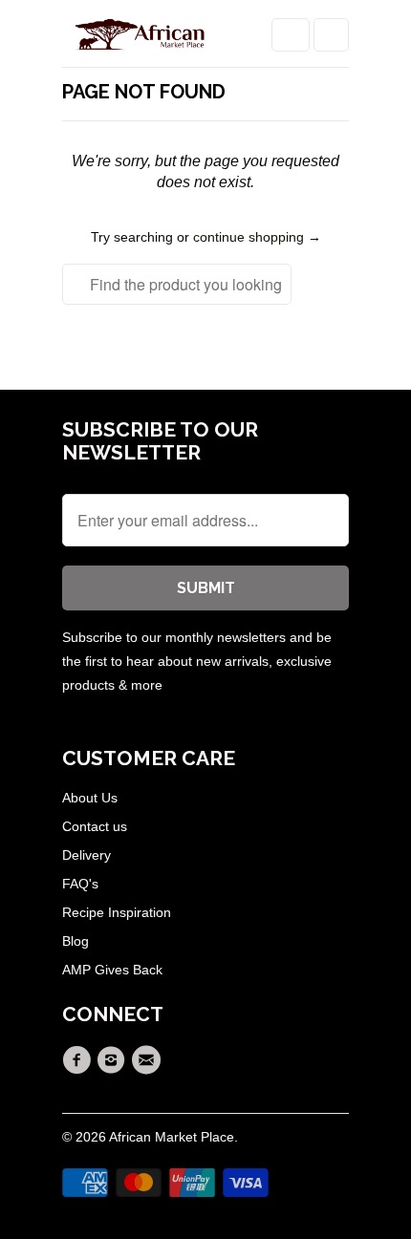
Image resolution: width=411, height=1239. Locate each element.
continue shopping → (257, 237)
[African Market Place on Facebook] (79, 1060)
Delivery (86, 855)
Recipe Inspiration (116, 912)
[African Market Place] (138, 40)
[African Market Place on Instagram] (114, 1060)
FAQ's (80, 883)
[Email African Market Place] (149, 1060)
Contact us (94, 826)
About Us (90, 797)
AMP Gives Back (112, 969)
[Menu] (290, 35)
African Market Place (171, 1136)
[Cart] (331, 35)
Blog (75, 941)
